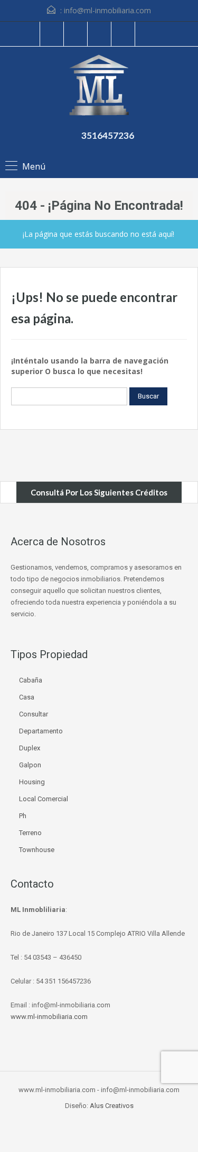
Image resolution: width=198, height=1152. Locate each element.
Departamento (41, 731)
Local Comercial (43, 799)
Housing (32, 782)
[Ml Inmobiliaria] (99, 86)
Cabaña (30, 680)
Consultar (33, 714)
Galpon (30, 765)
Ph (22, 816)
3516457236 (107, 135)
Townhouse (36, 850)
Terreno (30, 833)
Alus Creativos (112, 1106)
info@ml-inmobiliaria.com (107, 10)
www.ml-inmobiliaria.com (49, 1017)
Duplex (29, 748)
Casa (26, 697)
